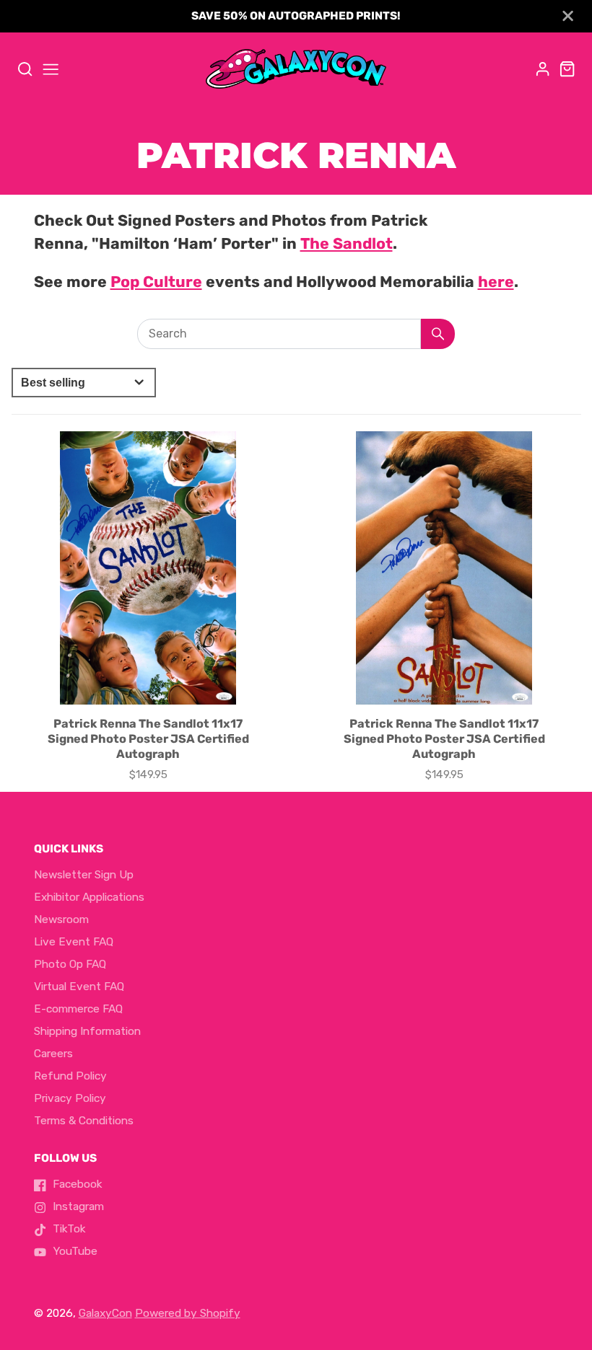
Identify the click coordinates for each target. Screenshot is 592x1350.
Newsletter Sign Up (84, 874)
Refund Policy (70, 1075)
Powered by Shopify (187, 1313)
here (496, 282)
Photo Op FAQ (70, 964)
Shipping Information (87, 1031)
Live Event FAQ (73, 941)
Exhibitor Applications (89, 897)
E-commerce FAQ (78, 1008)
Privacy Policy (70, 1098)
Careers (53, 1053)
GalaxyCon (105, 1313)
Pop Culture (156, 282)
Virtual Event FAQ (79, 986)
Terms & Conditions (84, 1120)
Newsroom (61, 919)
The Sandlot (346, 243)
